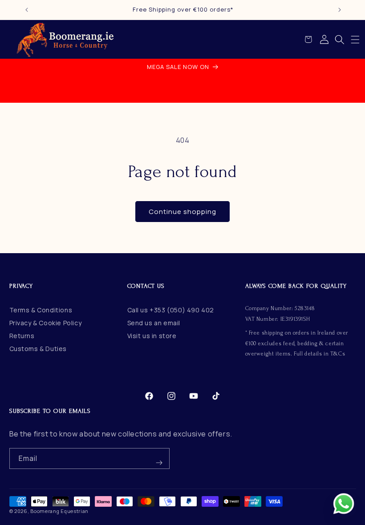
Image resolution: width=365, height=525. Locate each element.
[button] (355, 39)
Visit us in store (152, 335)
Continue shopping (182, 211)
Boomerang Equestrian (59, 511)
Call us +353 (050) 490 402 (171, 310)
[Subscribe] (159, 458)
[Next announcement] (339, 10)
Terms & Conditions (41, 310)
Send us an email (154, 323)
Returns (22, 335)
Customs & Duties (38, 348)
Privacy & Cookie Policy (45, 323)
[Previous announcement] (26, 10)
